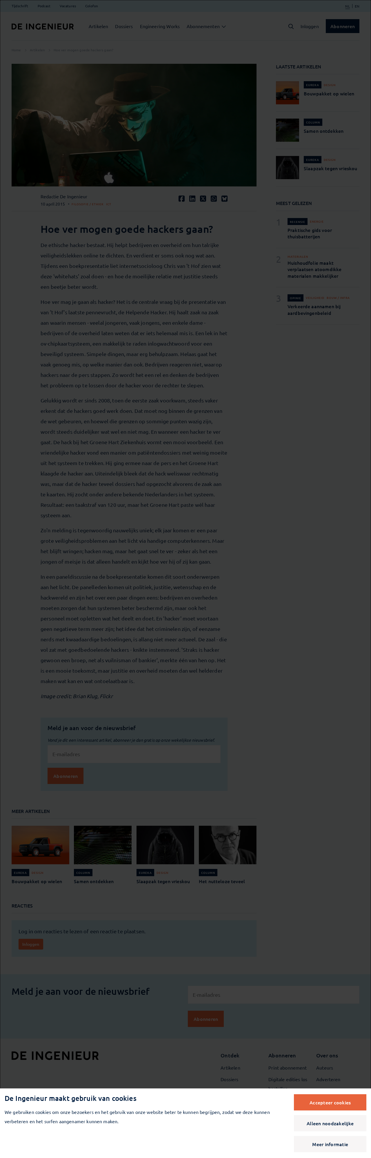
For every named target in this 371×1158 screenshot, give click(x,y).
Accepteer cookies (330, 1102)
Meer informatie (330, 1144)
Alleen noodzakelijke (330, 1123)
